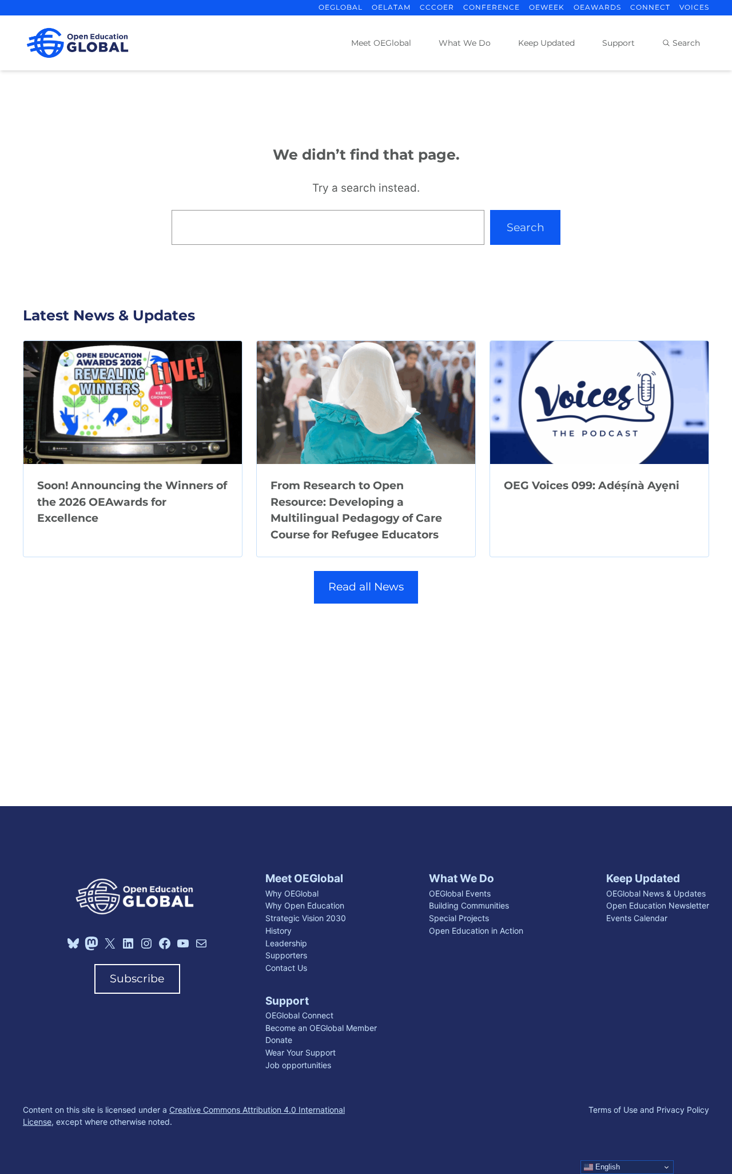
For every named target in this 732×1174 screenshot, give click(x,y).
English (606, 1167)
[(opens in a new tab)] (132, 402)
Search (525, 227)
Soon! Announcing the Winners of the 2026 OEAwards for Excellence (132, 502)
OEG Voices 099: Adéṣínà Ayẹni (591, 485)
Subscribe (137, 978)
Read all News (366, 586)
